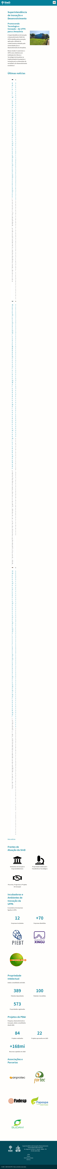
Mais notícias (11, 839)
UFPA (28, 1154)
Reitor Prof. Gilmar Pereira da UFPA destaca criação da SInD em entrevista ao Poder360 (12, 140)
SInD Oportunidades (28, 1158)
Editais (28, 1156)
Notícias (28, 1159)
